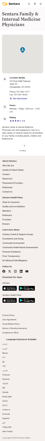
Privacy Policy (8, 315)
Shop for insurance (10, 202)
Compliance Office (10, 333)
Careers (6, 174)
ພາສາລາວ (6, 410)
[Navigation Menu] (40, 3)
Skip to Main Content (3, 3)
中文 (4, 366)
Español (5, 418)
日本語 (5, 401)
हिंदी (3, 388)
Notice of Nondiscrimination (14, 328)
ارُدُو (3, 423)
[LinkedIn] (21, 271)
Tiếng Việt (6, 427)
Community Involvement (13, 243)
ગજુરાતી (5, 383)
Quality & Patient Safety (13, 170)
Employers (7, 215)
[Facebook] (3, 271)
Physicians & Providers (12, 183)
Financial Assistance (11, 252)
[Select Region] (35, 3)
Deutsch (6, 379)
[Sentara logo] (11, 3)
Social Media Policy (11, 324)
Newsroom (7, 178)
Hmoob (5, 392)
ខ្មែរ (3, 362)
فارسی (4, 370)
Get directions (20, 98)
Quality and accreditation (13, 206)
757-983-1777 (23, 92)
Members (6, 211)
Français (6, 375)
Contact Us (7, 191)
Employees (7, 187)
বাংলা (3, 357)
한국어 (5, 405)
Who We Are (8, 165)
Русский (6, 414)
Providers (6, 219)
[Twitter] (9, 271)
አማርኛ (4, 344)
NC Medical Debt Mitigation (14, 260)
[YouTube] (26, 271)
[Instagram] (15, 271)
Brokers (6, 224)
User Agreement (9, 320)
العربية (4, 349)
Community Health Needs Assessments (20, 247)
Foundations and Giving (12, 238)
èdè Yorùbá (7, 431)
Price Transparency (11, 256)
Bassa (5, 353)
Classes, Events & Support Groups (17, 234)
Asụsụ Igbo (7, 396)
